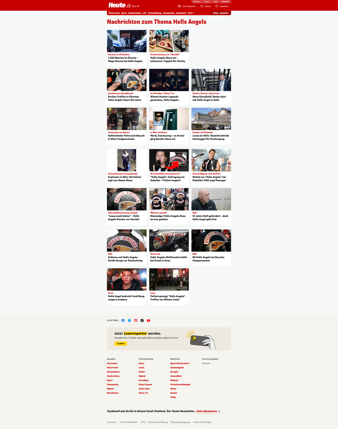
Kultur (142, 372)
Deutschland (113, 372)
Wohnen (174, 380)
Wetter (110, 389)
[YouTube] (148, 320)
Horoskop (143, 380)
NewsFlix (206, 363)
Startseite (112, 363)
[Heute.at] (117, 5)
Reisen (173, 393)
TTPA (142, 422)
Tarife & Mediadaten (128, 422)
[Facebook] (123, 320)
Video (216, 13)
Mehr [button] (190, 13)
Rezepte (174, 372)
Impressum (112, 422)
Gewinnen (181, 13)
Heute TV (143, 393)
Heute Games (145, 384)
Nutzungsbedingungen (180, 422)
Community (169, 13)
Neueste (224, 13)
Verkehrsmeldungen (180, 384)
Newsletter (113, 393)
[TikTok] (142, 320)
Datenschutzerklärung (158, 422)
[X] (129, 320)
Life (144, 13)
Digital (142, 376)
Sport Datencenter (179, 363)
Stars (141, 363)
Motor (173, 389)
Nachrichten (113, 376)
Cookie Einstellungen (202, 422)
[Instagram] (135, 320)
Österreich (114, 13)
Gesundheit (176, 376)
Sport (124, 13)
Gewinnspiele (177, 367)
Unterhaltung (154, 13)
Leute (141, 367)
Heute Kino (144, 389)
